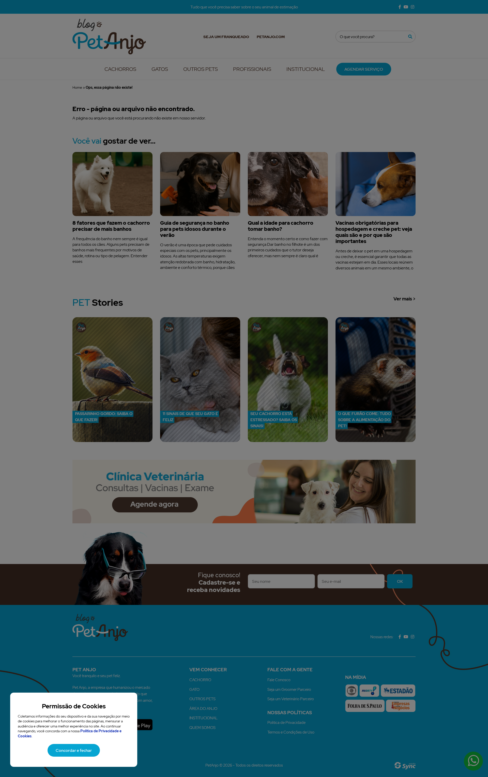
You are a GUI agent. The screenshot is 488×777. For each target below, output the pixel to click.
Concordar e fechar (74, 750)
